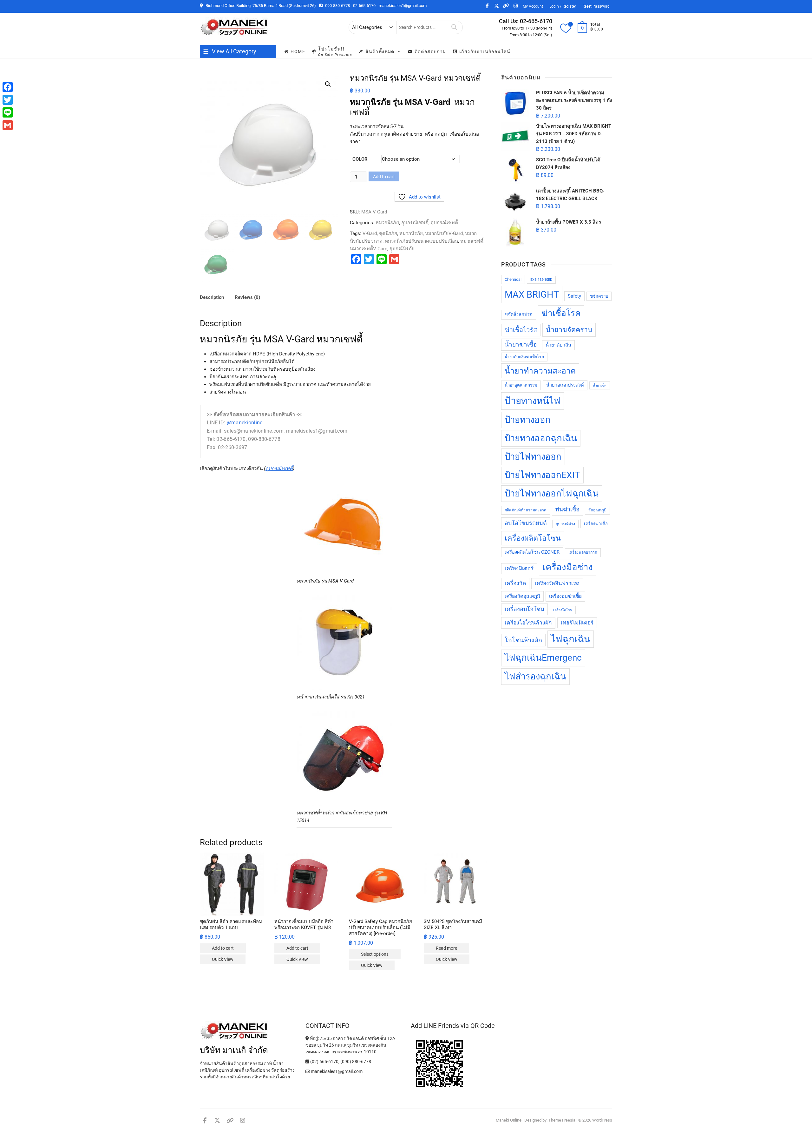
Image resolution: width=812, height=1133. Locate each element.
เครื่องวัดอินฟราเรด (557, 583)
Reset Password (596, 6)
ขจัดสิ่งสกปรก (519, 314)
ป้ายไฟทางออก (533, 456)
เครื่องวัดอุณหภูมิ (522, 596)
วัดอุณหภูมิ (597, 510)
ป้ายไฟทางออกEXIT (542, 475)
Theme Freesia (561, 1120)
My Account (533, 6)
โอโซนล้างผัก (523, 640)
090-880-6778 (337, 5)
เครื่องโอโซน (562, 610)
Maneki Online (508, 1120)
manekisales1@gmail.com (403, 5)
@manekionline (245, 423)
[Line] (7, 112)
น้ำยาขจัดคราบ (569, 330)
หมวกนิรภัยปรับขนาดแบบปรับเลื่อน (421, 241)
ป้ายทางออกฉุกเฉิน (541, 438)
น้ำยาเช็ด (599, 385)
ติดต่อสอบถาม (430, 51)
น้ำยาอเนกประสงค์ (565, 385)
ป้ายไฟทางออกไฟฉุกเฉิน (552, 493)
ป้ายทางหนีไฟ (532, 400)
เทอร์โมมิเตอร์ (577, 623)
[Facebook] (7, 87)
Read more (446, 948)
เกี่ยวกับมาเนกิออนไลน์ (485, 51)
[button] (328, 84)
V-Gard (370, 233)
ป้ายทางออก (528, 420)
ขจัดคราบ (599, 296)
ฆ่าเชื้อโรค (561, 313)
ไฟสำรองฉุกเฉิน (535, 676)
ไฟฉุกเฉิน (570, 639)
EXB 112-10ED (541, 280)
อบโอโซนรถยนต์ (526, 523)
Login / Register (562, 6)
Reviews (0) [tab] (247, 297)
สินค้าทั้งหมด (380, 51)
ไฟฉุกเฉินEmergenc (543, 657)
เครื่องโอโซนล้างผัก (528, 622)
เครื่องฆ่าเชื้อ (596, 523)
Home (298, 51)
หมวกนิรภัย (387, 223)
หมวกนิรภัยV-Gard (444, 233)
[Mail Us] (308, 1071)
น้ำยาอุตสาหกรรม (521, 385)
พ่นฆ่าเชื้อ (567, 509)
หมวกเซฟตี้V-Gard (368, 249)
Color (360, 159)
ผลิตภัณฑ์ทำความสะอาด (526, 510)
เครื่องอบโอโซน (524, 609)
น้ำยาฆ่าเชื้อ (521, 344)
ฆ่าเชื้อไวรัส (521, 330)
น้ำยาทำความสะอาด (540, 370)
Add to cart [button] (223, 948)
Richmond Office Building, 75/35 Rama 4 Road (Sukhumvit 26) (260, 5)
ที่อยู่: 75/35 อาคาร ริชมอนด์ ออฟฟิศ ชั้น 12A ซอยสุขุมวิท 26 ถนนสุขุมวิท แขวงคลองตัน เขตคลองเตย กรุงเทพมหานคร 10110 (350, 1045)
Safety (574, 296)
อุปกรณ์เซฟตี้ (415, 223)
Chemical (513, 279)
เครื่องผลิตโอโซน (533, 538)
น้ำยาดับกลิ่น (558, 345)
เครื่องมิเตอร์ (519, 568)
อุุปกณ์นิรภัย (402, 249)
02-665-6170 (364, 5)
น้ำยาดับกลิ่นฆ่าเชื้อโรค (524, 356)
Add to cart (384, 176)
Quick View (222, 959)
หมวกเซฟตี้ (471, 241)
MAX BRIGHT (532, 294)
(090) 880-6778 (355, 1061)
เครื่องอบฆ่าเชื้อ (565, 596)
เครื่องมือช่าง (567, 567)
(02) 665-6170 (323, 1061)
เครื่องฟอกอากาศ (582, 552)
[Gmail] (7, 125)
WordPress (602, 1120)
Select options (375, 954)
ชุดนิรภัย (388, 233)
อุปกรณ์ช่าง (565, 524)
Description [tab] (212, 297)
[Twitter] (7, 99)
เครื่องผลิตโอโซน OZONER (532, 552)
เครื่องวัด (515, 583)
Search (454, 27)
